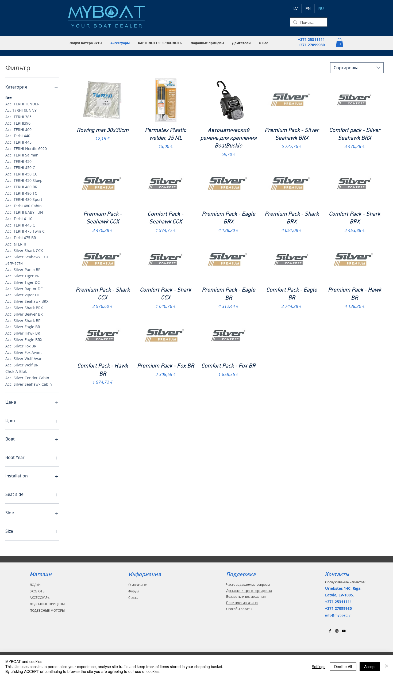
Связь (133, 597)
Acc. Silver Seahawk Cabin (28, 384)
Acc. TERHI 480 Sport (23, 199)
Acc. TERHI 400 (18, 129)
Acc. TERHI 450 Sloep (24, 180)
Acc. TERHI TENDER (22, 103)
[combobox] (357, 67)
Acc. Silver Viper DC (22, 294)
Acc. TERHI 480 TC (21, 193)
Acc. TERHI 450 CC (21, 174)
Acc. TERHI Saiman (21, 155)
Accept (370, 666)
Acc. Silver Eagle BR (22, 326)
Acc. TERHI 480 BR (21, 186)
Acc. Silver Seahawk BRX (26, 301)
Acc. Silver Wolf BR (21, 364)
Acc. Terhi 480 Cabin (23, 205)
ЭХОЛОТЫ (37, 591)
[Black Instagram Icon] (337, 631)
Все (8, 97)
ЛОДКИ (35, 585)
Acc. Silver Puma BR (23, 269)
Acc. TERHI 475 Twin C (25, 231)
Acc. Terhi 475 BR (20, 237)
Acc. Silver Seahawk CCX (26, 256)
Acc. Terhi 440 (17, 135)
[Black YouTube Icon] (344, 631)
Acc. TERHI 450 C (20, 167)
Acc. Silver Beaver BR (24, 314)
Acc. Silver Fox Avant (23, 352)
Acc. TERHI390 (17, 123)
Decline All (343, 666)
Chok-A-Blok (16, 371)
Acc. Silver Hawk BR (22, 333)
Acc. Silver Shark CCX (24, 250)
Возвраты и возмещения (246, 596)
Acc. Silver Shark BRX (24, 307)
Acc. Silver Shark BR (23, 320)
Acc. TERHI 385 (18, 116)
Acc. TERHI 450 (18, 161)
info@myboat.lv (337, 615)
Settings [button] (318, 666)
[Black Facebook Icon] (330, 631)
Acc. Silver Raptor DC (24, 288)
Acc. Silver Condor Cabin (27, 377)
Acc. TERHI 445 (18, 142)
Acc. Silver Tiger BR (22, 275)
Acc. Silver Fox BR (20, 345)
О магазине (137, 585)
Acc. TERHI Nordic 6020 (26, 148)
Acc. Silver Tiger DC (22, 282)
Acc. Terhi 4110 (18, 218)
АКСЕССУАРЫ (40, 597)
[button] (86, 43)
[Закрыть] (386, 666)
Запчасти (14, 263)
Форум (133, 591)
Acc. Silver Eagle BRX (23, 339)
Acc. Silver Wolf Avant (24, 358)
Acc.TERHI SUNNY (21, 110)
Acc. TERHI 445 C (20, 225)
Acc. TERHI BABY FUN (24, 212)
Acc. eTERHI (15, 244)
